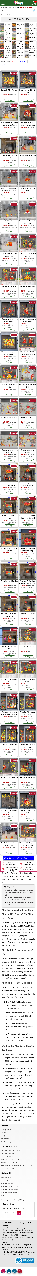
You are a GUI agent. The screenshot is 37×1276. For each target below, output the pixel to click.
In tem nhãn (5, 1139)
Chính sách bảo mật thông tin (10, 1150)
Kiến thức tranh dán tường (9, 1189)
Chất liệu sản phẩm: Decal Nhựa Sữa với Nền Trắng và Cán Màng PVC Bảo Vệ (19, 892)
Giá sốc (14, 61)
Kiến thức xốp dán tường (9, 1192)
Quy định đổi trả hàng (8, 1168)
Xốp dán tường (6, 1142)
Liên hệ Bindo (5, 1180)
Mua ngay (9, 100)
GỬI (18, 1213)
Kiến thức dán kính (7, 1183)
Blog (2, 1195)
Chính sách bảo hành (8, 1153)
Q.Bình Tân (28, 7)
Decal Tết (11, 15)
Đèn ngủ (3, 1133)
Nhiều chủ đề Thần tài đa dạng (18, 900)
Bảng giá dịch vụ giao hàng (10, 1159)
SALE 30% (20, 1271)
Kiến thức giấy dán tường (9, 1186)
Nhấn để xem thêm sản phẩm (18, 858)
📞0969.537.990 (6, 7)
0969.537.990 (10, 1249)
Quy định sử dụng (7, 1156)
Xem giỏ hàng (19, 1200)
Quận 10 (21, 7)
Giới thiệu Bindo (6, 1177)
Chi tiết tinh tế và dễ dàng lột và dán (20, 897)
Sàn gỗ (3, 1136)
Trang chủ (4, 15)
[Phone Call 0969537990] (3, 1271)
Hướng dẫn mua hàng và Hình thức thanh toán (16, 1165)
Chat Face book (14, 1271)
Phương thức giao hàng (9, 1162)
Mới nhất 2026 (5, 61)
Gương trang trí (6, 1130)
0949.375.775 (6, 1242)
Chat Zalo (9, 1271)
